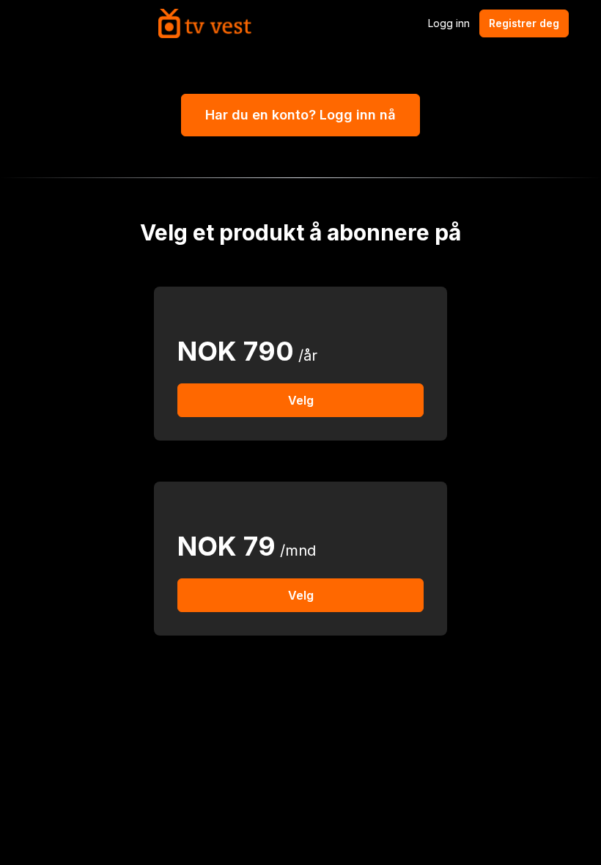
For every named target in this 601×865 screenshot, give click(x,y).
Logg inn (449, 23)
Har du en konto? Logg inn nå (300, 114)
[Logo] (204, 23)
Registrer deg (524, 23)
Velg (301, 400)
